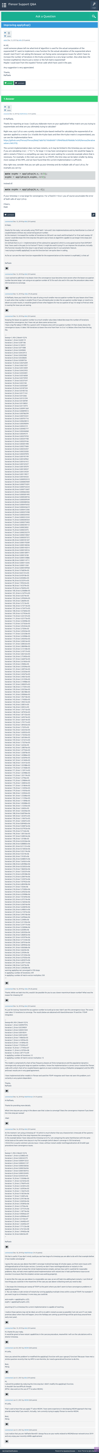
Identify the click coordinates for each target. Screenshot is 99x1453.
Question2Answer (69, 1451)
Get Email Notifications (10, 1451)
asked (5, 40)
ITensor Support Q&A (22, 4)
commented (9, 221)
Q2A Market (93, 1451)
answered (6, 113)
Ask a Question (46, 16)
